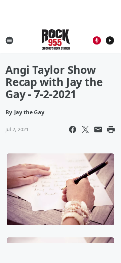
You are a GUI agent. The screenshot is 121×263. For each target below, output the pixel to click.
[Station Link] (56, 40)
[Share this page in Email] (98, 129)
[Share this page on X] (85, 129)
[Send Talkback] (97, 40)
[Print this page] (111, 129)
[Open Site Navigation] (9, 40)
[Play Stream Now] (110, 40)
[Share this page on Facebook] (72, 129)
